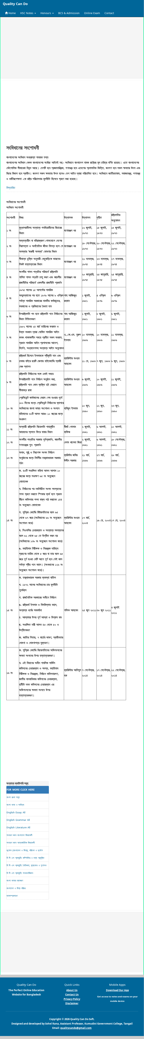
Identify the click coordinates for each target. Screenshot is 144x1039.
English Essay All (16, 812)
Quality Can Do (15, 4)
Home (12, 13)
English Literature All (18, 827)
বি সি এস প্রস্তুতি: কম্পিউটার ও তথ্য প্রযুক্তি (25, 857)
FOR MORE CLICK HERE (20, 789)
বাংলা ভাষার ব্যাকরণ (15, 880)
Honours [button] (46, 13)
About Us (71, 990)
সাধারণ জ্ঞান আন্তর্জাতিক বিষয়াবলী (21, 842)
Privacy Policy (72, 999)
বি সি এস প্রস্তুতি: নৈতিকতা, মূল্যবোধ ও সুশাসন (26, 865)
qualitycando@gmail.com (76, 1028)
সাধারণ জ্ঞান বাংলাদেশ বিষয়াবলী (19, 835)
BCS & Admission (69, 13)
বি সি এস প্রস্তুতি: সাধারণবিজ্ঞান (20, 873)
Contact (109, 13)
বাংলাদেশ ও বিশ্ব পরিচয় (16, 888)
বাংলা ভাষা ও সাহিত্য (15, 804)
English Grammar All (18, 820)
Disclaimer (71, 1003)
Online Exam (92, 13)
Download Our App (117, 990)
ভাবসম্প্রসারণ (12, 895)
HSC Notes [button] (27, 13)
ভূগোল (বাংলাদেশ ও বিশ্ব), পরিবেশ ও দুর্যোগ (25, 850)
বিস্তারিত (10, 188)
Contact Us (71, 994)
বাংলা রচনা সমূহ (13, 797)
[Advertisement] (71, 48)
